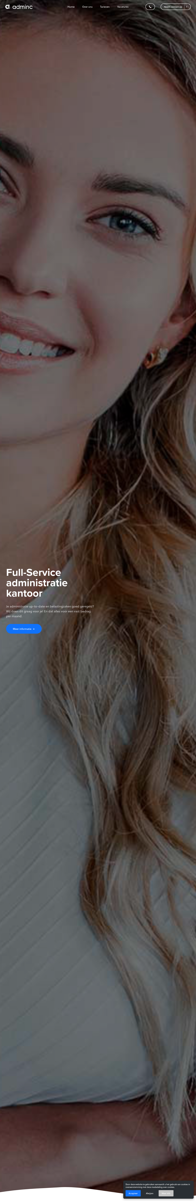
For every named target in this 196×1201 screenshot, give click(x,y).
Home (71, 6)
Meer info (166, 1193)
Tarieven (105, 6)
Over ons (87, 6)
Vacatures (122, 6)
